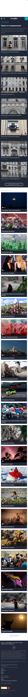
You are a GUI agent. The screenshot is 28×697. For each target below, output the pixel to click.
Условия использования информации (8, 690)
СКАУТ (2, 671)
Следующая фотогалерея (13, 184)
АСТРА (2, 673)
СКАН (2, 678)
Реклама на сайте (4, 643)
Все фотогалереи (14, 635)
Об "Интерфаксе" (9, 642)
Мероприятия (11, 643)
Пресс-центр (15, 642)
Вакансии (21, 642)
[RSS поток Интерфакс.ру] (8, 683)
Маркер (2, 672)
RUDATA (2, 679)
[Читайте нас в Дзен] (2, 683)
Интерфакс (14, 18)
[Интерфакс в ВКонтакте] (6, 683)
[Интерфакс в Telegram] (4, 683)
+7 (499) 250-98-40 (6, 662)
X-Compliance (3, 670)
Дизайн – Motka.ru (4, 693)
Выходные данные (4, 691)
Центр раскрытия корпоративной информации (9, 680)
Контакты (3, 642)
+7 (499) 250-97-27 (15, 662)
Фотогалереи (5, 22)
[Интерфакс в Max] (10, 683)
